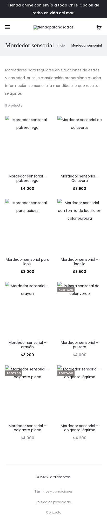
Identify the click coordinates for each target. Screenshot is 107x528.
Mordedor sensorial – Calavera (79, 178)
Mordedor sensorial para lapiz (27, 261)
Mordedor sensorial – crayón (27, 344)
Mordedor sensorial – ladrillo (79, 261)
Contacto (53, 512)
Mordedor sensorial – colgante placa (27, 428)
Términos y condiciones (54, 491)
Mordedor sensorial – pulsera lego (27, 178)
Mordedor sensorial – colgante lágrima (79, 428)
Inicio (61, 45)
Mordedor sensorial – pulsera (79, 344)
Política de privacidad (53, 502)
